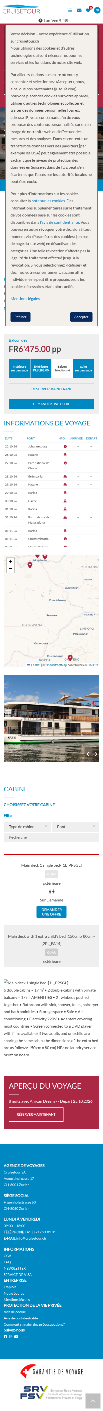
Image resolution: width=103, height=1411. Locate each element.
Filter (8, 815)
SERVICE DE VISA (18, 1274)
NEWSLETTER (15, 1268)
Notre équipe (14, 1293)
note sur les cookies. (49, 200)
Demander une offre (51, 404)
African (51, 718)
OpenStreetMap (56, 665)
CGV (7, 1256)
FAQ (7, 1262)
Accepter (81, 317)
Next (95, 754)
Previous (88, 754)
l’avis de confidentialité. (60, 222)
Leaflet (35, 665)
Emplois (10, 1287)
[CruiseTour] (21, 12)
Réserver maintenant (52, 389)
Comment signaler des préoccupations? (34, 1324)
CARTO (93, 665)
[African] (51, 718)
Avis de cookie (15, 1312)
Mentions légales (17, 1299)
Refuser (20, 317)
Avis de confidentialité (21, 1318)
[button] (71, 658)
